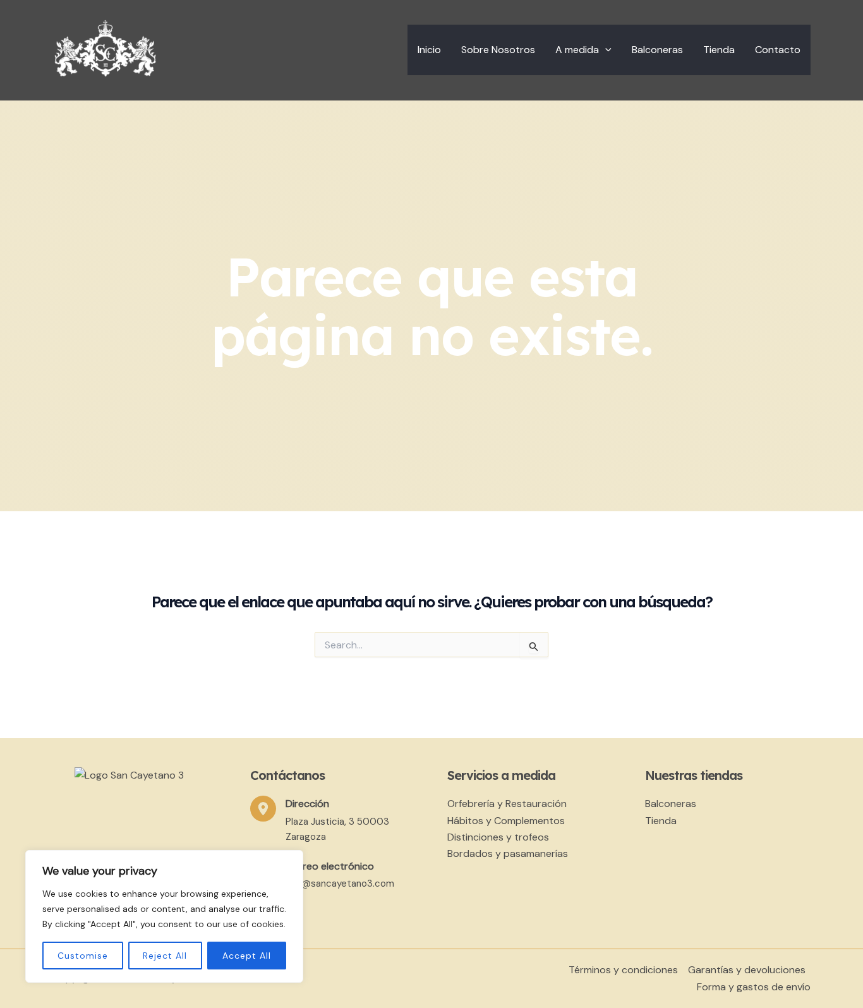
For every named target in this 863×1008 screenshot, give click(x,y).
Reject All (165, 955)
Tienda (719, 49)
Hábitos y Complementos (506, 820)
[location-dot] (263, 809)
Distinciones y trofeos (498, 837)
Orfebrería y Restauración (507, 803)
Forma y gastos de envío (754, 986)
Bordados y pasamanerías (507, 853)
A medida (577, 49)
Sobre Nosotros (498, 49)
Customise (82, 955)
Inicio (429, 49)
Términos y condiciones (623, 969)
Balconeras (657, 49)
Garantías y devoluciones (747, 969)
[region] (164, 916)
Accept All (246, 955)
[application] (605, 50)
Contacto (777, 49)
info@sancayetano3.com (340, 883)
